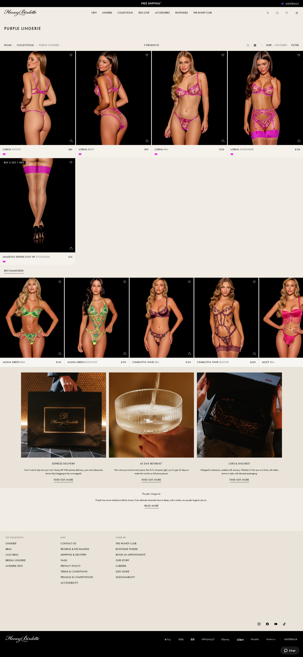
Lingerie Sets (14, 565)
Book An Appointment (131, 554)
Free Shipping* (151, 3)
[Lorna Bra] (189, 98)
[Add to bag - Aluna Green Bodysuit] (124, 353)
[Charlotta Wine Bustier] (226, 318)
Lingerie (11, 543)
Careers (121, 565)
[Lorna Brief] (113, 98)
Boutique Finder (127, 549)
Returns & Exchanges (75, 549)
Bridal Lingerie (16, 560)
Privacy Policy (71, 565)
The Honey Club (126, 543)
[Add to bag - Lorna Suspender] (299, 141)
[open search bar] (277, 12)
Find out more (63, 479)
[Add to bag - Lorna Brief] (147, 141)
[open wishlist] (286, 12)
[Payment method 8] (271, 639)
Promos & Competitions (77, 577)
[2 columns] (248, 45)
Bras (9, 549)
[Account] (268, 13)
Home (8, 45)
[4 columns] (255, 45)
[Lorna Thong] (37, 98)
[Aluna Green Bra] (32, 318)
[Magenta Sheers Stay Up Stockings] (37, 205)
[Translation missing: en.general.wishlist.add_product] (71, 55)
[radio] (4, 154)
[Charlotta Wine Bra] (162, 318)
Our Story (122, 560)
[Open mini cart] (296, 12)
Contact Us (68, 543)
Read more (151, 505)
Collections (25, 45)
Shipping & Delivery (74, 554)
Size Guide (122, 571)
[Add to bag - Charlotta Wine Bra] (189, 353)
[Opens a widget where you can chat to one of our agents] (289, 650)
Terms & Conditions (74, 571)
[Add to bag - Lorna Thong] (71, 141)
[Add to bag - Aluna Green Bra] (60, 353)
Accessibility (69, 582)
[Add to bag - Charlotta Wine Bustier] (254, 353)
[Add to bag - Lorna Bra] (223, 141)
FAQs (64, 560)
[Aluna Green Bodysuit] (97, 318)
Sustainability (125, 577)
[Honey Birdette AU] (21, 12)
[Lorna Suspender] (265, 98)
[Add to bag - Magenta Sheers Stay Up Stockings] (71, 248)
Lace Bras (12, 554)
